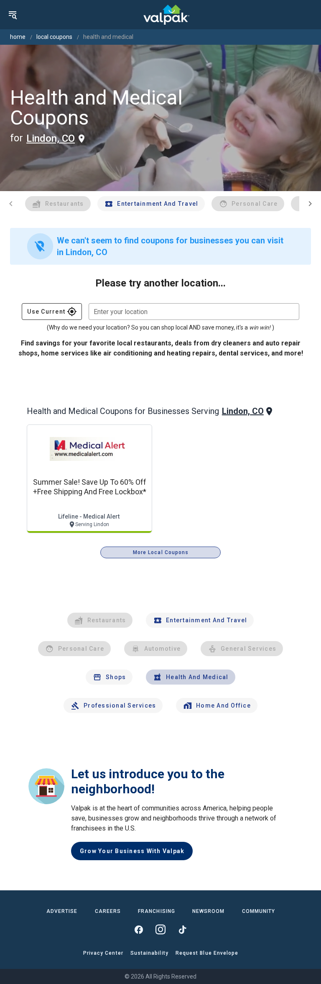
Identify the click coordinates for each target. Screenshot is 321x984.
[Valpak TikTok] (182, 929)
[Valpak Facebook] (138, 929)
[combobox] (194, 311)
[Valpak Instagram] (160, 929)
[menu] (12, 14)
